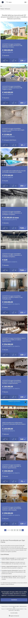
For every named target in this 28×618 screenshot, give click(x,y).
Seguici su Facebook (14, 615)
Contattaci (14, 599)
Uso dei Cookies (14, 612)
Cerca (9, 2)
